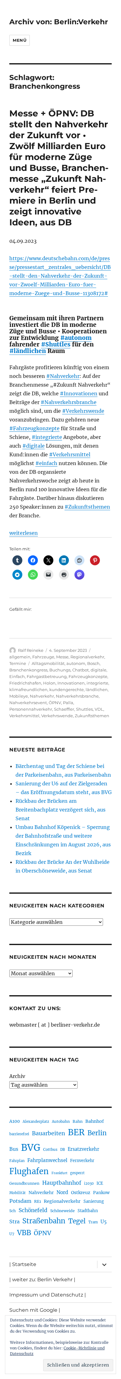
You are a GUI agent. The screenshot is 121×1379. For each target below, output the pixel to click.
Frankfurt (59, 1173)
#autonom (76, 337)
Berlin (97, 1133)
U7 (11, 1233)
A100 (14, 1121)
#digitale (33, 446)
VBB (24, 1232)
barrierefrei (19, 1134)
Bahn (78, 1121)
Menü (19, 40)
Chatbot (80, 669)
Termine (17, 663)
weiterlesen (23, 533)
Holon (49, 682)
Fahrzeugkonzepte (88, 676)
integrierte (97, 682)
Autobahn (61, 1121)
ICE (99, 1183)
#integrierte (47, 437)
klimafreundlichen (28, 689)
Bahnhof (94, 1121)
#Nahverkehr (62, 376)
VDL (99, 709)
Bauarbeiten (48, 1133)
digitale (98, 669)
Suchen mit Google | (34, 1310)
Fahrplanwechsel (47, 1160)
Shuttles (84, 709)
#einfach (46, 463)
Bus (13, 1149)
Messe (62, 656)
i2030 (89, 1183)
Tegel (77, 1221)
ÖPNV (55, 702)
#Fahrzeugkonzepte (34, 428)
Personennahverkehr (30, 709)
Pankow (101, 1192)
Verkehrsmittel (24, 715)
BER (76, 1132)
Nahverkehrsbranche (77, 696)
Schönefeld (33, 1210)
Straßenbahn (43, 1221)
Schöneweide (62, 1210)
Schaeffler (64, 709)
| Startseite (22, 1264)
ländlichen (97, 689)
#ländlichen (27, 351)
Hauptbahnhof (61, 1182)
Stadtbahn (88, 1210)
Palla (68, 702)
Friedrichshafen (25, 682)
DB (62, 1149)
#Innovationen (78, 393)
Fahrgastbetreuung (47, 676)
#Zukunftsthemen (87, 507)
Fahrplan (17, 1161)
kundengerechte (66, 689)
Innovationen (71, 682)
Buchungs (59, 669)
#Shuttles (55, 344)
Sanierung (93, 1201)
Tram (93, 1222)
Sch (12, 1210)
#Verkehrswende (83, 411)
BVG (30, 1147)
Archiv (17, 1076)
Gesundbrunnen (24, 1183)
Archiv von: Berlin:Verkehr (58, 21)
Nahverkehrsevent (28, 702)
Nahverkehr (42, 696)
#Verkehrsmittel (69, 454)
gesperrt (77, 1173)
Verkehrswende (57, 715)
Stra (14, 1221)
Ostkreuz (80, 1192)
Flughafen (29, 1171)
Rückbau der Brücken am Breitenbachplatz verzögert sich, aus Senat (60, 809)
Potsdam (20, 1201)
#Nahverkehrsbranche (68, 402)
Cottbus (50, 1149)
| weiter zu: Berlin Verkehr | (42, 1280)
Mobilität (17, 1193)
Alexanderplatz (36, 1121)
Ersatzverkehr (83, 1149)
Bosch (93, 663)
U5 (104, 1222)
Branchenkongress (28, 669)
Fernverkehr (82, 1160)
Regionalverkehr (87, 656)
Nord (62, 1192)
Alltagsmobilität (48, 663)
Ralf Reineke (30, 650)
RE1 (37, 1201)
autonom (75, 663)
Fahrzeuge (43, 656)
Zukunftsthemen (92, 715)
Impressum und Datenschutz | (47, 1295)
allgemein (19, 656)
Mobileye (18, 696)
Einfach (17, 676)
